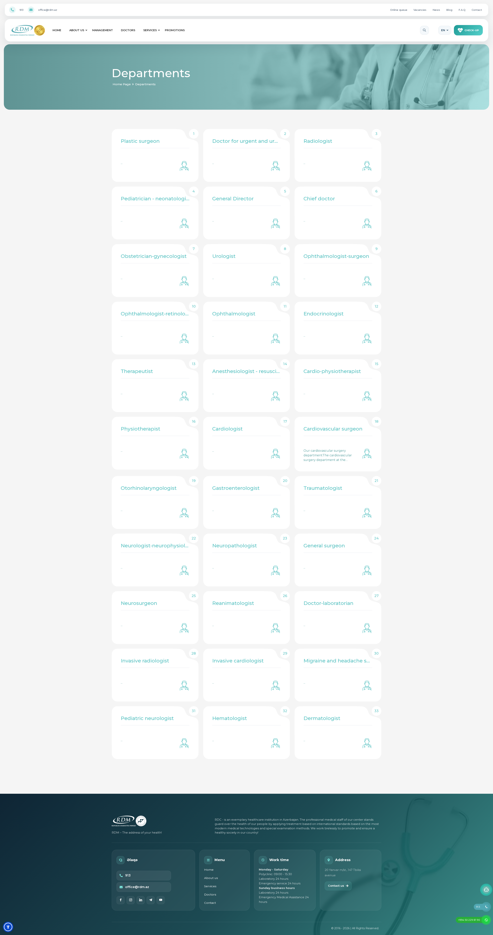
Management (102, 30)
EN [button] (443, 30)
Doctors (128, 30)
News (436, 9)
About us (76, 30)
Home (57, 30)
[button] (8, 927)
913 (21, 9)
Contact (477, 9)
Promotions (175, 30)
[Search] (424, 30)
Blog (449, 9)
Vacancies (419, 9)
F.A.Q (462, 9)
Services (150, 30)
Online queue (398, 9)
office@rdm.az (47, 9)
